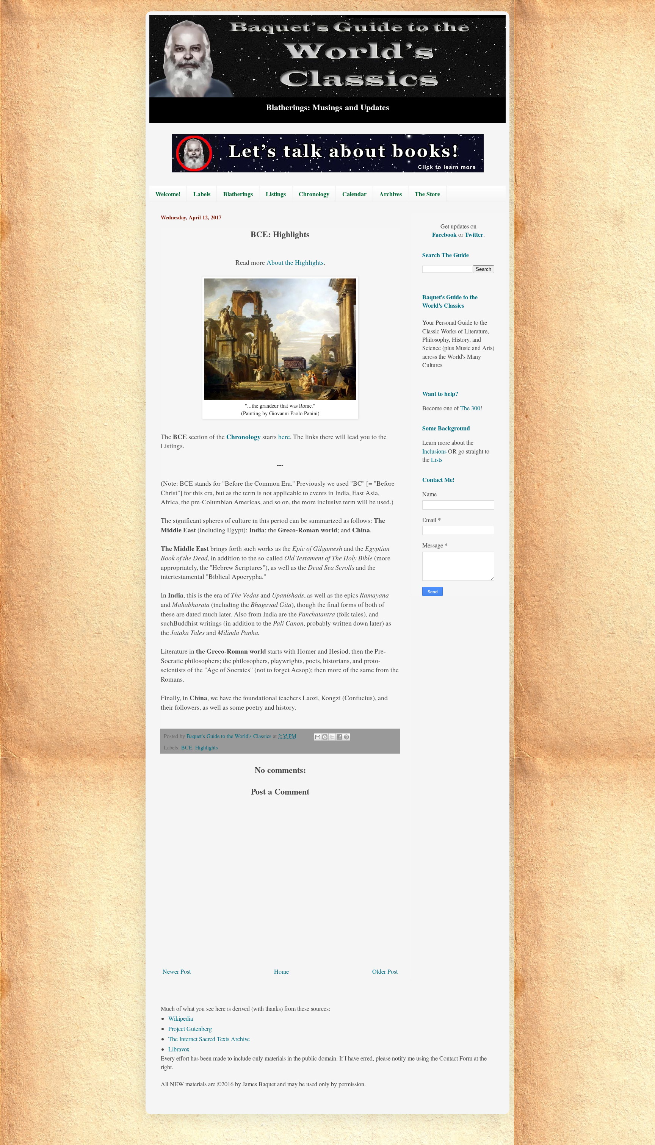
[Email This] (317, 737)
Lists (436, 459)
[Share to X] (332, 737)
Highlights (206, 747)
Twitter (474, 234)
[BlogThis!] (325, 737)
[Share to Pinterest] (346, 737)
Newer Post (177, 971)
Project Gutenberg (190, 1028)
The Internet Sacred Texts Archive (209, 1039)
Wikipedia (180, 1018)
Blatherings (238, 193)
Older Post (385, 971)
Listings (276, 193)
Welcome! (167, 193)
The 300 (470, 408)
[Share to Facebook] (339, 737)
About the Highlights (295, 262)
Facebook (445, 234)
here (284, 436)
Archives (390, 193)
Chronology (314, 193)
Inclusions (434, 451)
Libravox (179, 1049)
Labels (201, 193)
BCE (186, 747)
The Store (427, 193)
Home (281, 971)
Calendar (354, 193)
